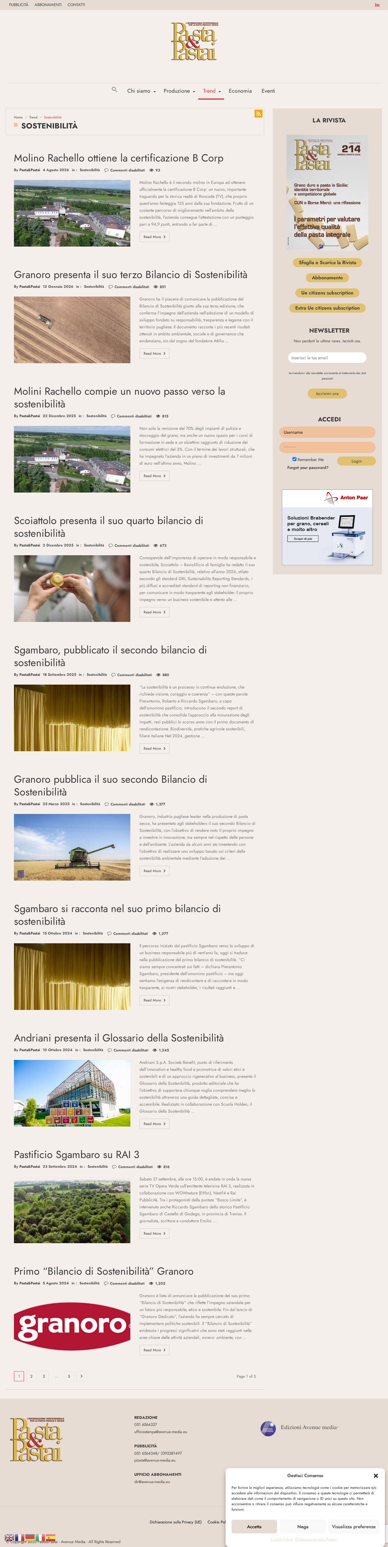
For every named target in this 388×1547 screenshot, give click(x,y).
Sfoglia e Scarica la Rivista (327, 262)
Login (357, 461)
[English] (10, 1537)
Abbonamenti (48, 5)
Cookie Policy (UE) (223, 1522)
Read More (152, 237)
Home (18, 117)
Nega (303, 1526)
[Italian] (40, 1537)
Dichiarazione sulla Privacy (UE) (176, 1522)
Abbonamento (327, 277)
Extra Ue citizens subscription (327, 307)
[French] (20, 1537)
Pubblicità (18, 5)
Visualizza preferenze (354, 1526)
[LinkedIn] (377, 5)
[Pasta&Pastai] (194, 19)
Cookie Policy (281, 1539)
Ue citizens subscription (327, 292)
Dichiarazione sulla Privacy (316, 1539)
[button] (376, 1476)
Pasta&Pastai (29, 170)
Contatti (76, 5)
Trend (33, 117)
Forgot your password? (308, 467)
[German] (30, 1537)
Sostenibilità (90, 170)
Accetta (254, 1526)
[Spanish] (51, 1537)
